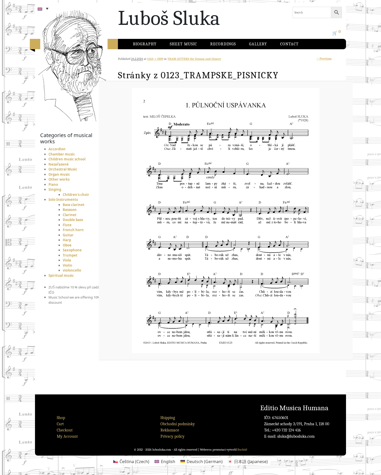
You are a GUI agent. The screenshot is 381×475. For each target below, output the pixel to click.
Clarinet (69, 214)
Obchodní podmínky (177, 424)
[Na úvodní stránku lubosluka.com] (82, 61)
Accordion (57, 149)
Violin (67, 265)
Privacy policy (172, 436)
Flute (67, 225)
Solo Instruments (63, 199)
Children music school (67, 159)
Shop (61, 417)
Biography (145, 44)
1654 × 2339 (155, 59)
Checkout (65, 430)
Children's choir (76, 194)
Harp (67, 240)
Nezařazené (58, 164)
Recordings (223, 44)
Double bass (73, 219)
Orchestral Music (62, 169)
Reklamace (169, 430)
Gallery (258, 44)
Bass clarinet (73, 204)
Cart (60, 424)
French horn (73, 230)
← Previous (323, 58)
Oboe (67, 245)
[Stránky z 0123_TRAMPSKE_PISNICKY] (225, 220)
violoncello (72, 270)
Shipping (167, 417)
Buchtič (242, 449)
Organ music (59, 174)
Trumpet (70, 255)
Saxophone (72, 250)
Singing (54, 189)
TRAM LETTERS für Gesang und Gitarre (194, 59)
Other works (58, 179)
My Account (67, 436)
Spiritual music (61, 275)
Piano (53, 184)
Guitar (68, 235)
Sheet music (183, 44)
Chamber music (61, 154)
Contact (289, 44)
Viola (67, 260)
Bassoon (70, 209)
